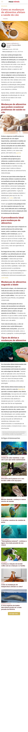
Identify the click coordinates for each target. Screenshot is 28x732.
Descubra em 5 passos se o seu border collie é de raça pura (12, 479)
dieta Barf (21, 389)
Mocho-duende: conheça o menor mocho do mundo (13, 500)
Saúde (2, 583)
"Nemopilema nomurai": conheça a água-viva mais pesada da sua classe (14, 543)
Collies (11, 198)
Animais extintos (6, 603)
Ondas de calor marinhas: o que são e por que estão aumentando (13, 459)
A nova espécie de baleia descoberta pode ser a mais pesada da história (11, 607)
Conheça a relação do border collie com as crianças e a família (13, 565)
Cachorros (4, 477)
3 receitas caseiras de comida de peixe (13, 521)
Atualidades (4, 456)
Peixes (3, 518)
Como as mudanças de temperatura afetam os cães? (12, 585)
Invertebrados (5, 539)
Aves (2, 497)
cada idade (4, 277)
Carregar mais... (14, 613)
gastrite (18, 153)
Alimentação (4, 6)
